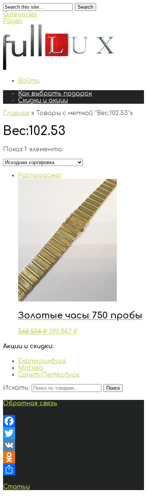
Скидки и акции (43, 100)
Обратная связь (30, 403)
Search (85, 7)
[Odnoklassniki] (73, 457)
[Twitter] (73, 433)
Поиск (113, 388)
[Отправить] (73, 469)
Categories (20, 14)
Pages (12, 21)
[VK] (73, 445)
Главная (16, 113)
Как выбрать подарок (55, 93)
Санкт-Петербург (49, 374)
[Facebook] (73, 421)
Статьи (16, 486)
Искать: (16, 387)
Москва (30, 367)
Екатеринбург (42, 361)
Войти (29, 80)
